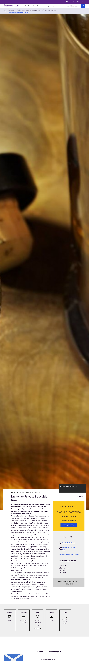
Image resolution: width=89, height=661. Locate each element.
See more (36, 628)
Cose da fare (40, 6)
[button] (83, 11)
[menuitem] (30, 6)
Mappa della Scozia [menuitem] (71, 6)
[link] (83, 6)
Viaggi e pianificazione (57, 6)
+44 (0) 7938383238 (68, 543)
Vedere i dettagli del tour (68, 548)
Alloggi (48, 6)
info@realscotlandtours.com (69, 554)
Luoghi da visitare (30, 6)
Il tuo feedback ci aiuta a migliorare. (18, 12)
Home (13, 492)
